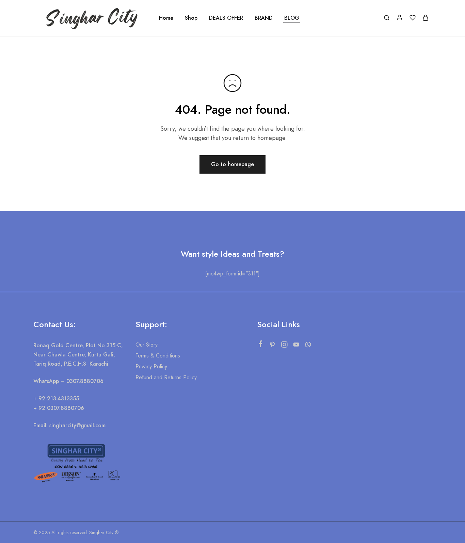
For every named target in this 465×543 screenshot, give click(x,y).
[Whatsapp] (308, 346)
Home (166, 18)
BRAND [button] (264, 18)
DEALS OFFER (226, 18)
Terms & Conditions (157, 356)
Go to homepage (232, 164)
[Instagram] (284, 346)
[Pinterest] (272, 346)
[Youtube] (296, 346)
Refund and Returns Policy (166, 377)
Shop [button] (191, 18)
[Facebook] (260, 345)
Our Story (146, 345)
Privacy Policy (151, 366)
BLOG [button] (291, 18)
